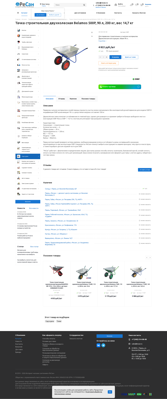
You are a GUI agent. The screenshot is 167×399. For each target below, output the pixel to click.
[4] (105, 32)
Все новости (33, 208)
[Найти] (84, 5)
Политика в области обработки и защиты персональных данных (54, 356)
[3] (103, 32)
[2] (101, 32)
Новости (18, 341)
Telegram (103, 345)
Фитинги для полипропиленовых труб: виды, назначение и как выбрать (27, 252)
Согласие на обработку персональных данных (50, 349)
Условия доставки (49, 341)
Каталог (18, 338)
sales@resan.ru (102, 3)
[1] (99, 32)
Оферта (45, 364)
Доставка (19, 349)
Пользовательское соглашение (53, 353)
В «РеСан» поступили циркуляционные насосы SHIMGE (25, 216)
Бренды (18, 352)
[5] (107, 32)
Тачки (59, 321)
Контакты (19, 344)
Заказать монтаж (75, 338)
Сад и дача (50, 321)
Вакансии (28, 201)
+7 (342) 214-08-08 (102, 5)
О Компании (20, 335)
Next (150, 257)
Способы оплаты (48, 338)
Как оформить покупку (51, 335)
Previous (147, 257)
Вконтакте (98, 345)
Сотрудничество (76, 335)
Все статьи (34, 246)
